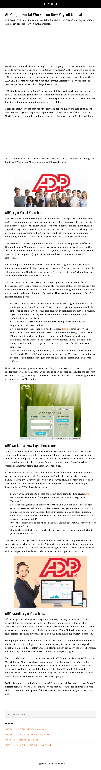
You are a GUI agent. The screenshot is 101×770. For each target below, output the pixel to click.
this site (66, 328)
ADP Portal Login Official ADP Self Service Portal (28, 745)
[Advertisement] (50, 46)
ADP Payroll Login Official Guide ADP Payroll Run (28, 734)
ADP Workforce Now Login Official (21, 740)
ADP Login (50, 4)
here (86, 493)
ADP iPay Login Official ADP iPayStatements (25, 729)
